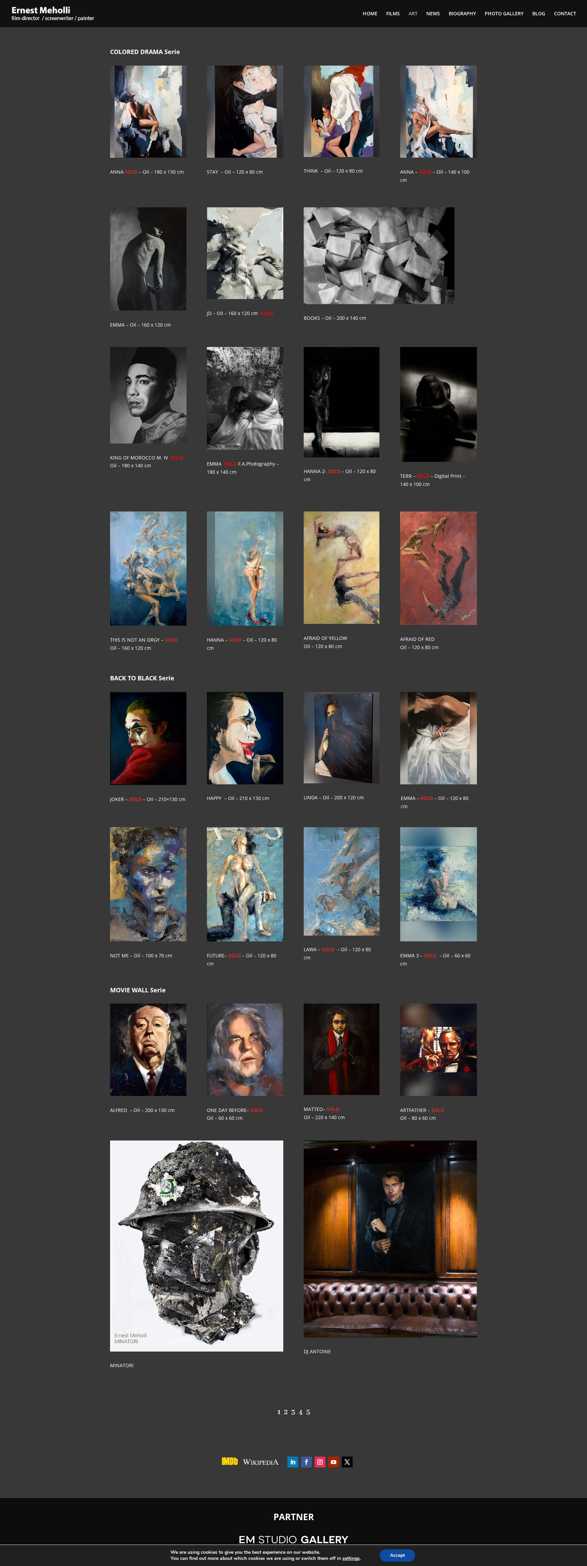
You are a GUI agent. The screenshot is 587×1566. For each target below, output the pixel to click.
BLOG (538, 14)
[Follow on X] (347, 1462)
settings (351, 1558)
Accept (397, 1555)
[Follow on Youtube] (333, 1462)
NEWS (433, 14)
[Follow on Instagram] (320, 1462)
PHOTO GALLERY (504, 14)
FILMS (393, 14)
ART (413, 14)
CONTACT (565, 14)
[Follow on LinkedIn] (292, 1462)
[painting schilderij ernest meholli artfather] (438, 1094)
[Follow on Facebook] (306, 1462)
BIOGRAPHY (462, 14)
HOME (370, 14)
